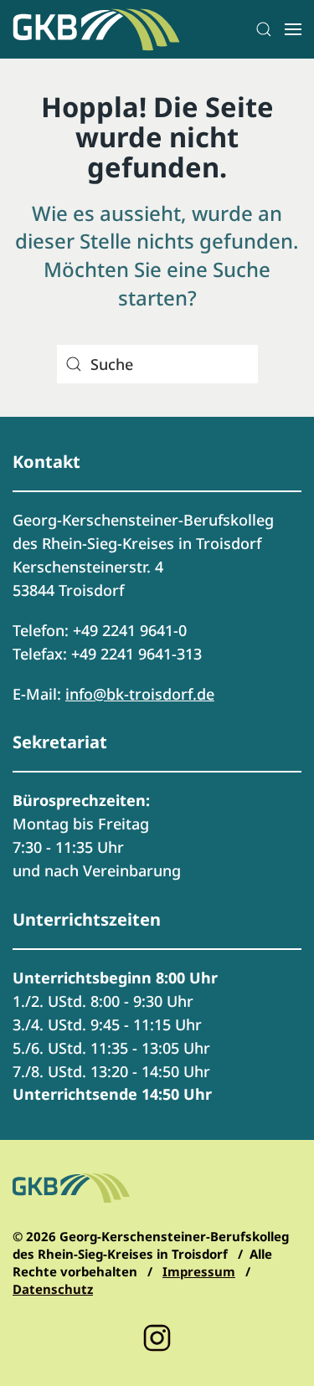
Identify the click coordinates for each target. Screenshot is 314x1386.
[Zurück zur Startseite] (96, 29)
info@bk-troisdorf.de (139, 694)
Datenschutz (53, 1289)
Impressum (198, 1271)
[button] (263, 29)
